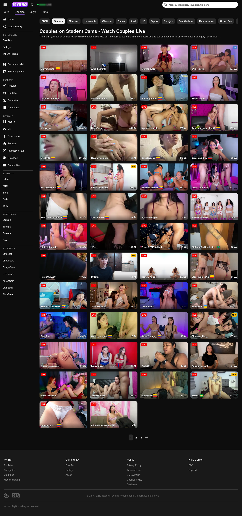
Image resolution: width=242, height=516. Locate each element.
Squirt (154, 21)
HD (143, 21)
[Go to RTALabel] (16, 495)
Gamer (121, 21)
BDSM (44, 21)
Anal (133, 21)
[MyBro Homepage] (20, 4)
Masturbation (206, 21)
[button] (5, 4)
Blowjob (168, 21)
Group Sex (226, 21)
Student (58, 21)
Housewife (90, 21)
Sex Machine (186, 21)
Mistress (74, 21)
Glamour (107, 21)
